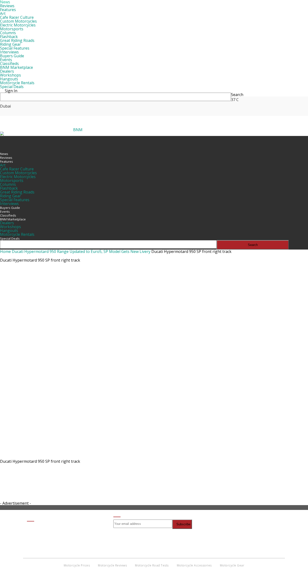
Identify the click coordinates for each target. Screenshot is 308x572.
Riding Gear (10, 44)
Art (3, 13)
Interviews (9, 52)
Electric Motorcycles (18, 25)
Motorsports (11, 29)
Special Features (14, 48)
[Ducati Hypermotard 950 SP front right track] (144, 456)
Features (8, 9)
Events (6, 59)
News (4, 154)
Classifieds (9, 63)
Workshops (10, 75)
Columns (8, 32)
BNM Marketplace (16, 67)
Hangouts (9, 79)
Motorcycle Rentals (17, 82)
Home (5, 251)
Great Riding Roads (17, 40)
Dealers (7, 71)
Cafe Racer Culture (17, 17)
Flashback (9, 36)
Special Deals (12, 86)
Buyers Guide (12, 55)
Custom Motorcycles (18, 21)
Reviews (7, 5)
